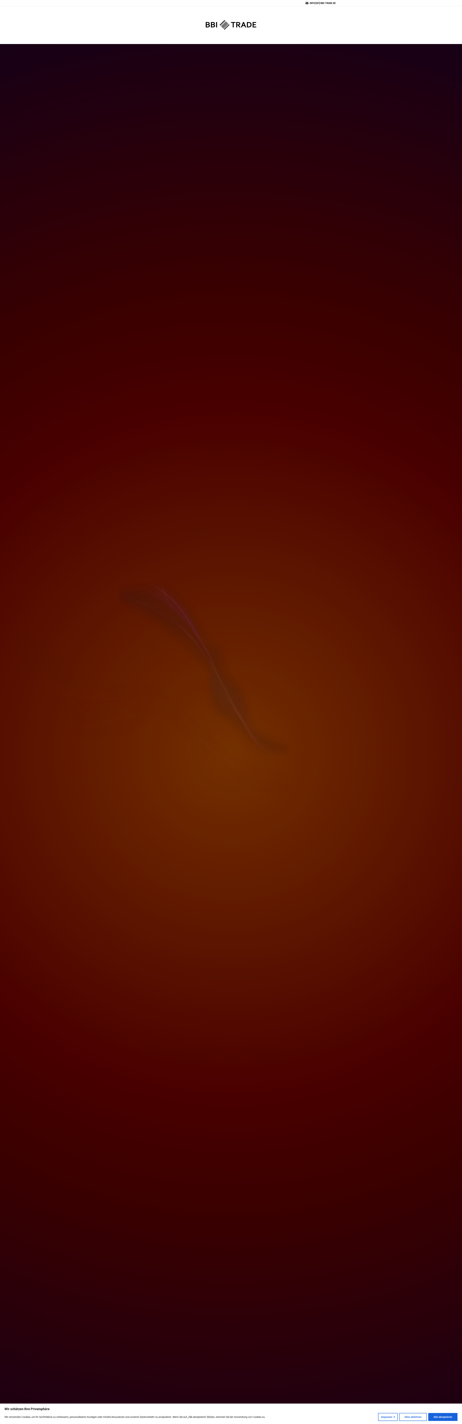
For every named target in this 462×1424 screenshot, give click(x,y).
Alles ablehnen (413, 1417)
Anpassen (386, 1417)
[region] (231, 1414)
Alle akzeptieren (442, 1417)
